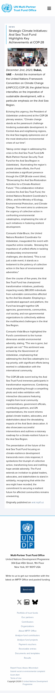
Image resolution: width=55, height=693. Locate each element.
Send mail (27, 589)
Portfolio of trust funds (27, 612)
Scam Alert (15, 675)
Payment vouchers (27, 644)
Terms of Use (15, 678)
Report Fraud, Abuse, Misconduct (24, 668)
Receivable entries (27, 648)
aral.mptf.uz (37, 502)
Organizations (27, 626)
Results (27, 657)
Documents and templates (27, 653)
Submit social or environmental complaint (27, 671)
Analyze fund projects (27, 639)
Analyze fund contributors (27, 635)
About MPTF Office (28, 630)
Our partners (27, 617)
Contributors (27, 621)
